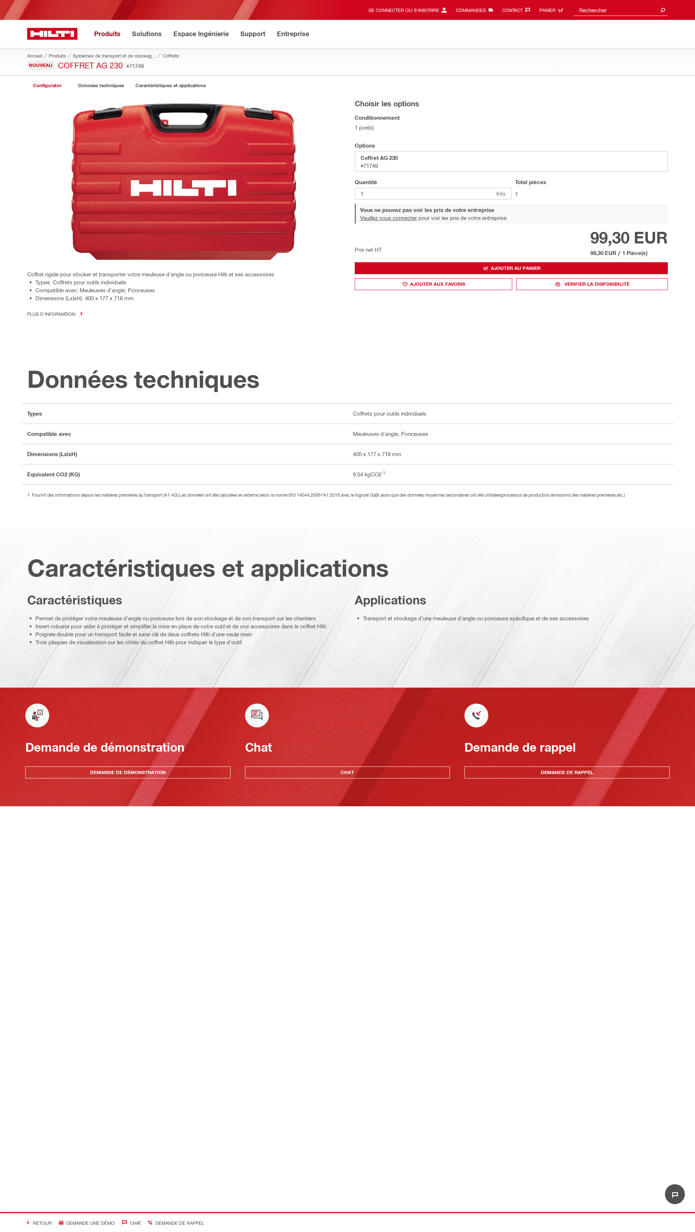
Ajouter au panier (515, 268)
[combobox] (621, 10)
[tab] (47, 85)
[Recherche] (663, 10)
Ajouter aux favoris (437, 284)
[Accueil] (52, 34)
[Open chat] (675, 1194)
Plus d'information (51, 314)
